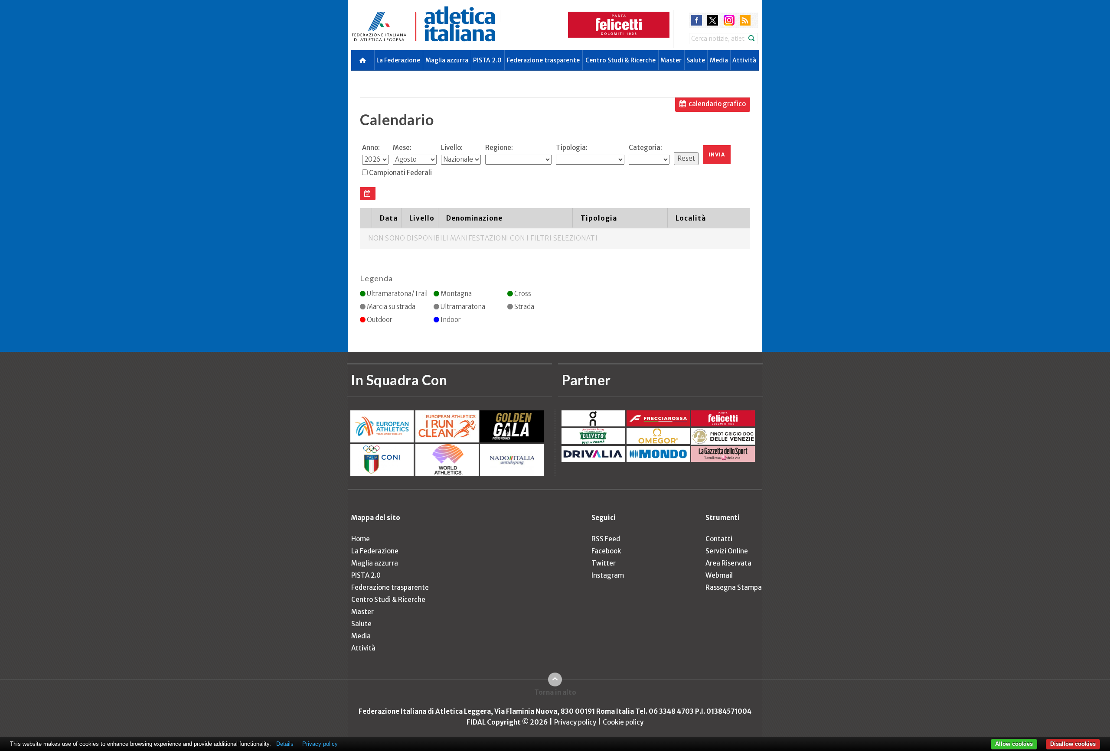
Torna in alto (555, 692)
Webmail (719, 575)
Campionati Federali (400, 173)
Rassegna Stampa (733, 587)
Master (671, 60)
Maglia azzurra (446, 60)
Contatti (718, 539)
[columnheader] (366, 218)
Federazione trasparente (543, 60)
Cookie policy (623, 722)
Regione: (499, 147)
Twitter (603, 563)
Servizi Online (726, 551)
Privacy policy (575, 722)
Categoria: (645, 147)
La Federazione (398, 60)
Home (360, 539)
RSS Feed (605, 539)
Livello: (452, 147)
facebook (696, 20)
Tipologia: (572, 147)
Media (719, 60)
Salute (695, 60)
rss (745, 20)
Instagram (607, 575)
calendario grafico (717, 104)
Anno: (371, 147)
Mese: (402, 147)
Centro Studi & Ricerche (620, 60)
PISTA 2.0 (487, 60)
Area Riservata (728, 563)
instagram (729, 20)
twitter (712, 20)
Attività (744, 60)
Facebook (606, 551)
